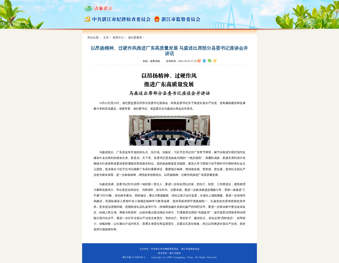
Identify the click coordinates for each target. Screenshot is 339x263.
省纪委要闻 (135, 37)
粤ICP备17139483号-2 (134, 257)
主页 (106, 37)
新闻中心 (118, 37)
